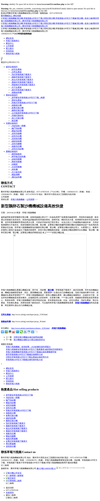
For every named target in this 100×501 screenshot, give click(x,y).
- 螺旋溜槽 (15, 174)
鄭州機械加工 (7, 16)
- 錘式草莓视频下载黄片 (21, 90)
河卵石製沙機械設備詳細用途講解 (28, 337)
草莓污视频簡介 (13, 41)
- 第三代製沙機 (17, 118)
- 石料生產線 (16, 72)
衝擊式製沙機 (12, 416)
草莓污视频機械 (17, 199)
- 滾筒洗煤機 (16, 133)
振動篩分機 (11, 413)
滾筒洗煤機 (11, 405)
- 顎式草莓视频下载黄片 (21, 74)
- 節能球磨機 (16, 159)
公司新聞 (10, 46)
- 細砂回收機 (16, 141)
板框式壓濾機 (12, 439)
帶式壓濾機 (11, 444)
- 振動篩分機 (16, 105)
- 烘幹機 (14, 169)
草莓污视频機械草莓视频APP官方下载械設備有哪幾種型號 (31, 352)
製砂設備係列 (12, 95)
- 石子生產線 (16, 87)
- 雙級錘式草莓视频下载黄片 (23, 85)
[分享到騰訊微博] (17, 331)
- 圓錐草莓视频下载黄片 (21, 77)
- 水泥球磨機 (16, 167)
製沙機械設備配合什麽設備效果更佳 (29, 340)
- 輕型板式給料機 (18, 157)
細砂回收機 (11, 418)
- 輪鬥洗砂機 (16, 128)
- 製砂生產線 (16, 100)
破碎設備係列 (12, 67)
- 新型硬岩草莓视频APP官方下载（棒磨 (28, 98)
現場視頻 (10, 51)
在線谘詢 (10, 492)
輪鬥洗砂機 (11, 400)
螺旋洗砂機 (11, 403)
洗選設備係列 (12, 123)
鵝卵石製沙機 (12, 421)
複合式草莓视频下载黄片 (16, 428)
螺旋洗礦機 (11, 436)
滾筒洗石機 (11, 408)
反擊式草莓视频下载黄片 (16, 441)
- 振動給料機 (16, 92)
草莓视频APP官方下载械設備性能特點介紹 (24, 360)
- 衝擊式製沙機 (17, 108)
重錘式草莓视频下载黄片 (16, 431)
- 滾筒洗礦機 (16, 144)
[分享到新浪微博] (13, 331)
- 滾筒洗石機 (16, 136)
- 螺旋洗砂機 (16, 131)
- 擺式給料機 (16, 177)
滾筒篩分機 (11, 446)
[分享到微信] (21, 331)
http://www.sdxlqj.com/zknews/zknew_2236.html (30, 328)
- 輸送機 (14, 121)
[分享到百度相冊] (28, 331)
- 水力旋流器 (16, 172)
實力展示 (10, 48)
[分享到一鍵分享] (32, 331)
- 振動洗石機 (16, 146)
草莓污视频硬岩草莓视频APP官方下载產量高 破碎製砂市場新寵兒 (34, 349)
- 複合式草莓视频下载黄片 (22, 80)
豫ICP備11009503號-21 (46, 468)
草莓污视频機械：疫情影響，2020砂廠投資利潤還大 (28, 347)
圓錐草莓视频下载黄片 (15, 426)
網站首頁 (10, 38)
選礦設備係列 (12, 151)
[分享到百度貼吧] (25, 331)
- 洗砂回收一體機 (18, 126)
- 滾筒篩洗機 (16, 139)
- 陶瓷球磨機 (16, 162)
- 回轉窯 (14, 164)
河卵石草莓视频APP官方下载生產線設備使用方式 (27, 357)
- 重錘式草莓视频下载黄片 (22, 82)
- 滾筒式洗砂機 (17, 149)
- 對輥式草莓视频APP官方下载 (24, 103)
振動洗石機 (11, 433)
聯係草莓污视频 (13, 54)
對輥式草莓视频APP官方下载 (18, 410)
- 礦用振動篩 (16, 154)
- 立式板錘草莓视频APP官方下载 (25, 113)
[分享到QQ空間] (6, 331)
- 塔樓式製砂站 (17, 115)
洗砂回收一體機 (13, 398)
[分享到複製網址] (36, 331)
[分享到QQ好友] (10, 331)
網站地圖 (17, 16)
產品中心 (10, 43)
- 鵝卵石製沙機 (17, 110)
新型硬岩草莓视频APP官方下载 (19, 395)
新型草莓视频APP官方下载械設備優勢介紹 (24, 354)
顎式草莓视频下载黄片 (15, 423)
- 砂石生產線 (16, 69)
